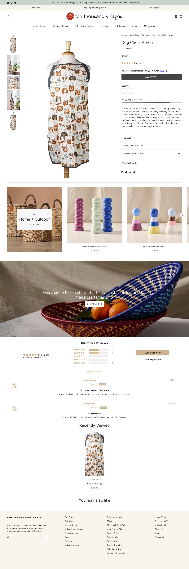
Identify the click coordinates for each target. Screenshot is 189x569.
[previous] (6, 219)
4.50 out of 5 (44, 355)
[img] (90, 380)
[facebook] (7, 2)
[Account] (176, 16)
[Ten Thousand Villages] (94, 16)
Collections (134, 35)
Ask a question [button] (153, 359)
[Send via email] (130, 172)
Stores (157, 533)
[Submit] (47, 537)
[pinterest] (15, 2)
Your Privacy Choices (116, 529)
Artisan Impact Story (74, 529)
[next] (182, 215)
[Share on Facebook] (122, 172)
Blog (67, 537)
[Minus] (123, 91)
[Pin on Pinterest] (126, 172)
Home (124, 35)
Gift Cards (159, 537)
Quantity (125, 86)
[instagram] (11, 2)
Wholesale (159, 529)
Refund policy (113, 537)
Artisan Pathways (72, 545)
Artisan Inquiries (162, 525)
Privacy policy (113, 541)
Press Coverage (72, 533)
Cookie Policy (113, 533)
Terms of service (114, 545)
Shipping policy (114, 549)
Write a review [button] (153, 352)
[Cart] (181, 16)
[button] (127, 63)
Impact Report (71, 525)
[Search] (8, 16)
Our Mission (70, 521)
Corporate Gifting (162, 521)
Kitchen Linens (148, 35)
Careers (68, 541)
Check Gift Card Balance (118, 525)
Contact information (116, 553)
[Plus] (132, 91)
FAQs (109, 521)
